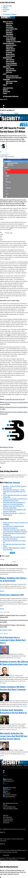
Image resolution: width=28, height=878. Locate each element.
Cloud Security (9, 47)
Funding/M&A (6, 79)
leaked (8, 335)
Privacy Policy (6, 822)
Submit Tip (2, 832)
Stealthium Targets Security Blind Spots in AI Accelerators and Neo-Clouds (13, 507)
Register (2, 591)
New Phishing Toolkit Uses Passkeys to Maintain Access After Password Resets (14, 538)
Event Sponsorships (7, 817)
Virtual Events (6, 9)
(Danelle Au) (14, 729)
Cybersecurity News (7, 6)
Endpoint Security (10, 49)
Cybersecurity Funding (11, 81)
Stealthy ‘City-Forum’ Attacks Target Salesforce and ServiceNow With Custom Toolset (15, 499)
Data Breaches (9, 27)
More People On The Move (6, 630)
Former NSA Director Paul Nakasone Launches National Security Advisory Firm (13, 527)
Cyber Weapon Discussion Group (10, 803)
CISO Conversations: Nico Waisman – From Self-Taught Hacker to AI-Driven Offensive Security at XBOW (14, 491)
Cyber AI (5, 85)
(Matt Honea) (23, 706)
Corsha (11, 228)
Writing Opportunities (8, 819)
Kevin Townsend (4, 155)
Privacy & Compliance (11, 63)
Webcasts (5, 7)
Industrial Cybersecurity (12, 76)
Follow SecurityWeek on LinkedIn (10, 808)
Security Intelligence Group (9, 807)
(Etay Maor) (3, 683)
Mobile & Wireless (10, 54)
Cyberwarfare (9, 23)
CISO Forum (9, 72)
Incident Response (10, 40)
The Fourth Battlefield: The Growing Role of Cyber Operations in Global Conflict (14, 510)
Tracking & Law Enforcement (13, 41)
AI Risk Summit (6, 793)
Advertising (5, 815)
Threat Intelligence (11, 38)
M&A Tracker (9, 83)
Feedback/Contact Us (8, 821)
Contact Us (2, 844)
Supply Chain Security (11, 65)
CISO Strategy (6, 67)
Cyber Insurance (10, 59)
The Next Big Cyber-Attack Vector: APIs (15, 399)
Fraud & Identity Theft (11, 29)
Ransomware (9, 32)
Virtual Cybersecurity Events (9, 787)
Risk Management (7, 58)
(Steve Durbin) (17, 658)
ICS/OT (5, 74)
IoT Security (9, 52)
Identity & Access (10, 50)
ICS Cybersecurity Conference (10, 14)
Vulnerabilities (9, 34)
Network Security (10, 56)
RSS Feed (5, 805)
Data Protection (10, 61)
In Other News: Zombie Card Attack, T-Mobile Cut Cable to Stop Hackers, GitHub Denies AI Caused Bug (15, 530)
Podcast (5, 11)
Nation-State (9, 31)
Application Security (11, 45)
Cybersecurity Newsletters (9, 796)
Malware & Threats (8, 22)
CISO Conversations (11, 70)
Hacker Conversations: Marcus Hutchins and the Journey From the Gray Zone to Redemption (14, 503)
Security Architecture (8, 43)
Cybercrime (9, 25)
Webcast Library (6, 789)
